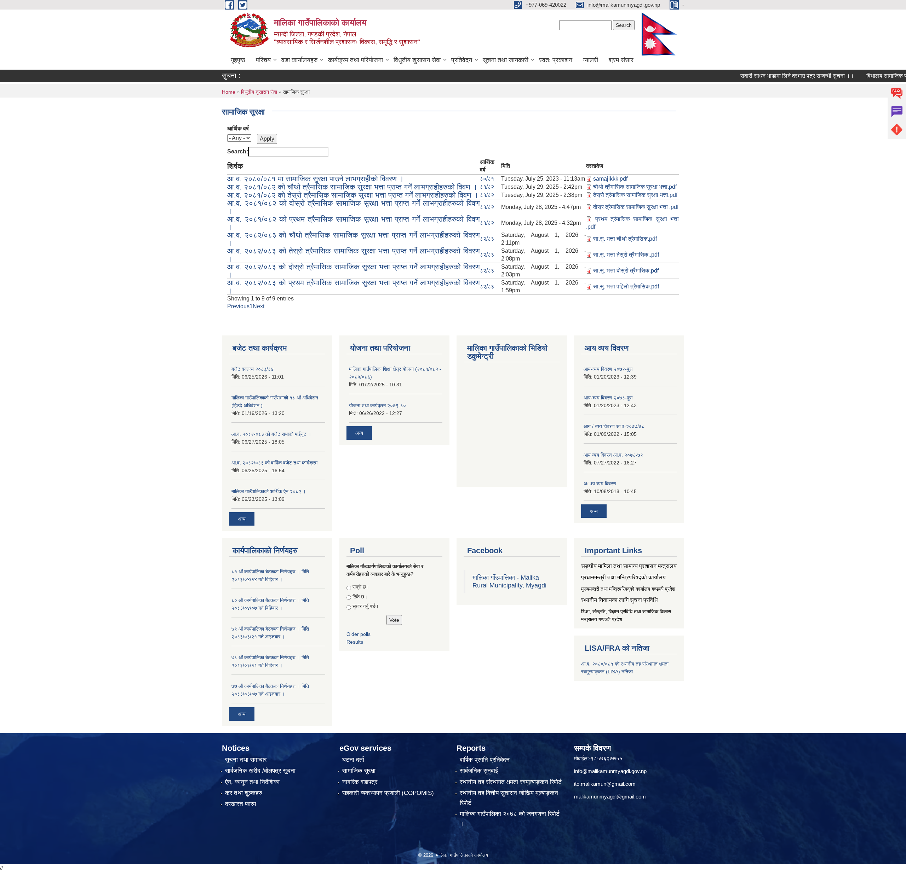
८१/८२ (487, 187)
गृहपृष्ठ (238, 60)
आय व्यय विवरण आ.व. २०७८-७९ (613, 455)
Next (258, 306)
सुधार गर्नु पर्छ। (365, 606)
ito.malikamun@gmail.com (605, 784)
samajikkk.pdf (610, 179)
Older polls (358, 634)
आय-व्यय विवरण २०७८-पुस (608, 397)
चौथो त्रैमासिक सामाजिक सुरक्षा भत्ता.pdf (635, 187)
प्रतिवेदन (461, 60)
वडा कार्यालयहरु (299, 60)
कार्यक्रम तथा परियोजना (355, 60)
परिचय (263, 60)
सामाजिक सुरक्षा (358, 770)
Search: (237, 151)
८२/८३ (487, 239)
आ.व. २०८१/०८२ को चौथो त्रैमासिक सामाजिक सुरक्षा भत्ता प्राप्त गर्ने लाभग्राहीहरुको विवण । (352, 187)
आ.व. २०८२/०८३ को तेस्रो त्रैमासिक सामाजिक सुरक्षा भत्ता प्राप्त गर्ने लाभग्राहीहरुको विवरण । (353, 255)
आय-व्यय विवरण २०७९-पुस (608, 369)
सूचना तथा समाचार (245, 759)
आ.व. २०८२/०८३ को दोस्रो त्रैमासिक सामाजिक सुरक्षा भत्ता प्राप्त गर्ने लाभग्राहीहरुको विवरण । (353, 271)
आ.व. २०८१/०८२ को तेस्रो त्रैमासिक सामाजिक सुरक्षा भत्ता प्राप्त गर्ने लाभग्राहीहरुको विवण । (352, 195)
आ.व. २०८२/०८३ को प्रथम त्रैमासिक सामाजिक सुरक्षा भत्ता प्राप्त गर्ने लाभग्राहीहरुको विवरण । (353, 286)
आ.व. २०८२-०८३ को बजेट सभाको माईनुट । (271, 434)
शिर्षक (235, 166)
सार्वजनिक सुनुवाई (479, 770)
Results (354, 642)
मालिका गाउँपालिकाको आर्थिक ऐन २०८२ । (268, 491)
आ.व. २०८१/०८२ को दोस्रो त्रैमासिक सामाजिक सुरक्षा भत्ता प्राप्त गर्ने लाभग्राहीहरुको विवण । (353, 207)
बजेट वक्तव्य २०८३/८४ (252, 369)
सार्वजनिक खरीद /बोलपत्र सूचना (260, 770)
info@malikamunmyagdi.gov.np (610, 771)
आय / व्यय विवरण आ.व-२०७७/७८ (614, 426)
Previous (238, 306)
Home (228, 92)
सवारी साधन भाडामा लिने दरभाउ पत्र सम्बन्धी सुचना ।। (777, 76)
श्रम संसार (621, 60)
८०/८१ (487, 179)
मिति (505, 166)
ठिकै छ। (359, 596)
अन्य (242, 519)
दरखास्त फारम (240, 804)
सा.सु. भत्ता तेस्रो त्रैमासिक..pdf (626, 255)
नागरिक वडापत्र (359, 782)
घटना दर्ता (353, 759)
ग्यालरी (590, 60)
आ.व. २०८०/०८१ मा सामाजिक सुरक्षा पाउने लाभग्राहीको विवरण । (315, 179)
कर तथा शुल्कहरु (243, 793)
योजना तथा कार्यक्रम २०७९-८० (377, 405)
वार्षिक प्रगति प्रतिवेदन (485, 759)
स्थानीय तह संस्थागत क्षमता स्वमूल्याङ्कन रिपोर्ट (511, 782)
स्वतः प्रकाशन (555, 60)
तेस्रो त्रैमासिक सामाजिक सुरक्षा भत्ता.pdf (635, 195)
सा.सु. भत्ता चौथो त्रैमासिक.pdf (625, 239)
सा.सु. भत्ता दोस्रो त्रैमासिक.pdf (626, 271)
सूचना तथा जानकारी (505, 60)
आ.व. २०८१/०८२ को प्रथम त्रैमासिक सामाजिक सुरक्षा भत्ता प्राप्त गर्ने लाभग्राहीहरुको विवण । (353, 223)
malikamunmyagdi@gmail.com (610, 797)
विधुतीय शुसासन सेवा (417, 60)
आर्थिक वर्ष (238, 128)
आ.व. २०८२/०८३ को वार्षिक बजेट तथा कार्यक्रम (274, 463)
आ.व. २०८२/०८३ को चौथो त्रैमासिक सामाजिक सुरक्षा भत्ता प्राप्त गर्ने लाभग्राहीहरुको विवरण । (353, 239)
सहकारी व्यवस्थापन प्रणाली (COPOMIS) (388, 793)
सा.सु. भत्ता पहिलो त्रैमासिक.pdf (626, 286)
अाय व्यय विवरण (600, 483)
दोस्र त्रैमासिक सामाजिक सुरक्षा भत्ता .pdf (635, 207)
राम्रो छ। (360, 587)
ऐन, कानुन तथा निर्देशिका (252, 782)
